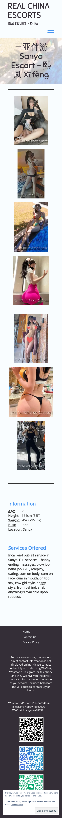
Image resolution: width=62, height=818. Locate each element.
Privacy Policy (31, 642)
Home (26, 631)
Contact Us (29, 637)
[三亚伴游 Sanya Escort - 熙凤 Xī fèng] (31, 120)
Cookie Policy (17, 804)
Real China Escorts (28, 11)
